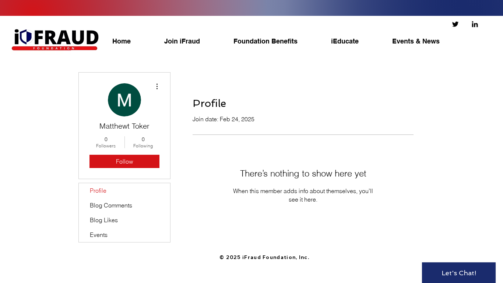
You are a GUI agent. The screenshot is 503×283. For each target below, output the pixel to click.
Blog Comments (111, 205)
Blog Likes (104, 220)
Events (99, 234)
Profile (98, 190)
